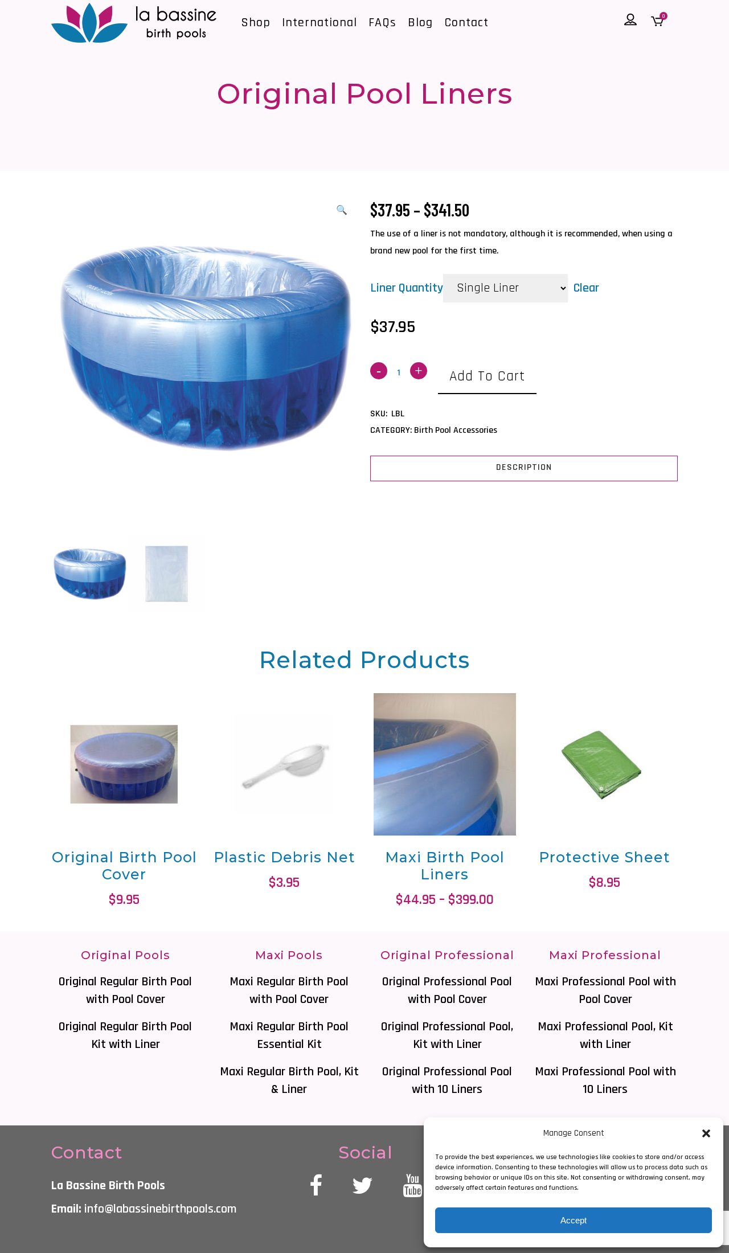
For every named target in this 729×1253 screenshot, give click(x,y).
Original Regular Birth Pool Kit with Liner (125, 1036)
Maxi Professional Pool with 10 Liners (605, 1081)
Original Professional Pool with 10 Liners (447, 1081)
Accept (573, 1220)
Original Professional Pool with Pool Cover (447, 991)
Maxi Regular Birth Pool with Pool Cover (289, 991)
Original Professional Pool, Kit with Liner (447, 1036)
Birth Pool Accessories (455, 430)
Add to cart (487, 376)
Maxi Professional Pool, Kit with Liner (605, 1036)
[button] (706, 1133)
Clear (586, 288)
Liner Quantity (406, 288)
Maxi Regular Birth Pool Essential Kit (289, 1036)
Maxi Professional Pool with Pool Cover (605, 991)
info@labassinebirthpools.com (160, 1209)
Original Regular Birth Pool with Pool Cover (125, 991)
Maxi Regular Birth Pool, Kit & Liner (289, 1081)
